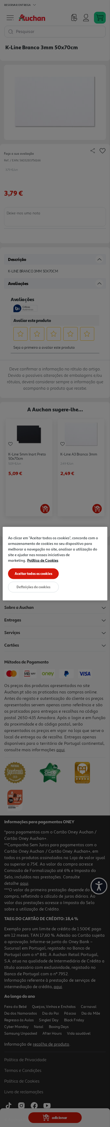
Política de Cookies (42, 560)
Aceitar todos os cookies (33, 573)
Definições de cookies (33, 587)
